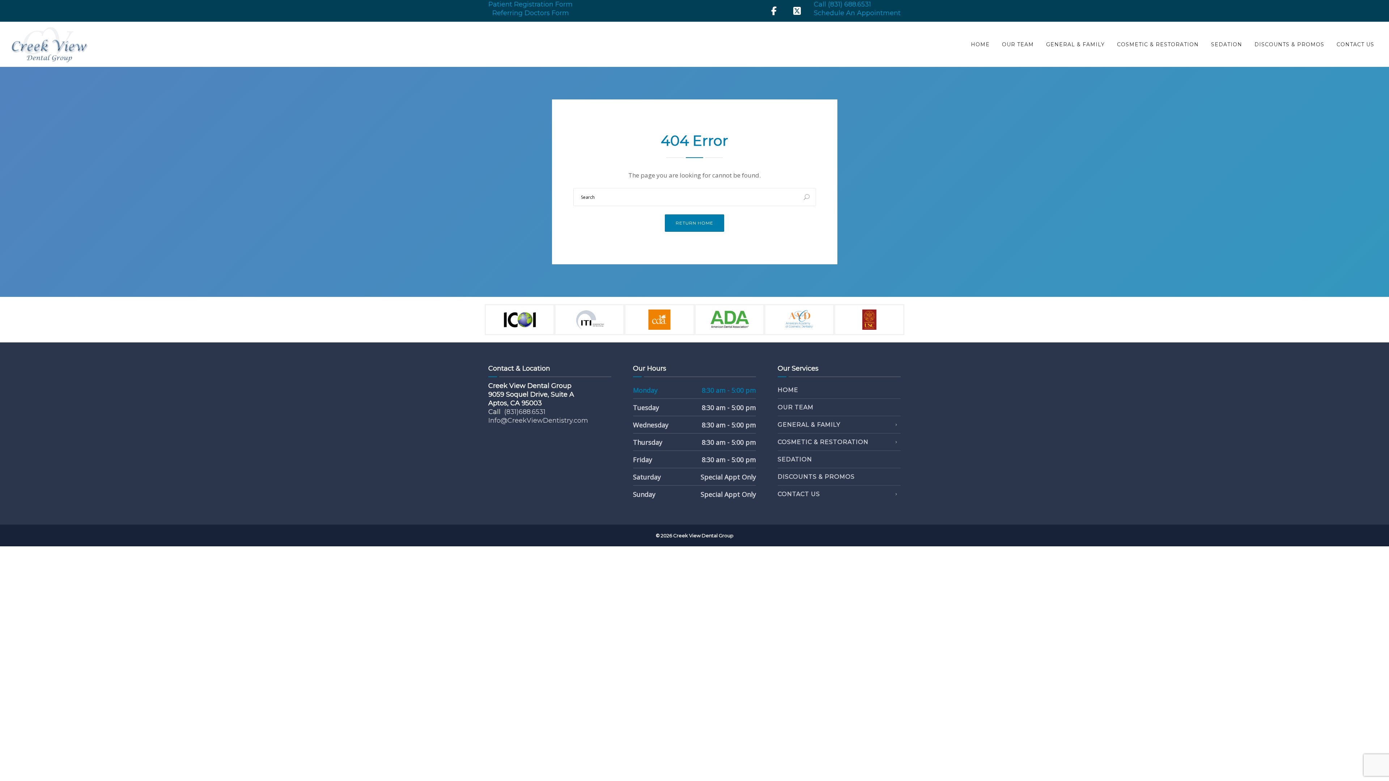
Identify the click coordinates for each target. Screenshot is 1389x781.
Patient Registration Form (530, 4)
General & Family (1075, 44)
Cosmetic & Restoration (1158, 44)
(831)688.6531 (524, 412)
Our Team (1018, 44)
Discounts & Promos (1289, 44)
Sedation (1226, 44)
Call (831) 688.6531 (842, 4)
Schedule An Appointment (857, 13)
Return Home (694, 223)
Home (980, 44)
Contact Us (1355, 44)
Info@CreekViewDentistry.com (538, 420)
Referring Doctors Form (530, 13)
